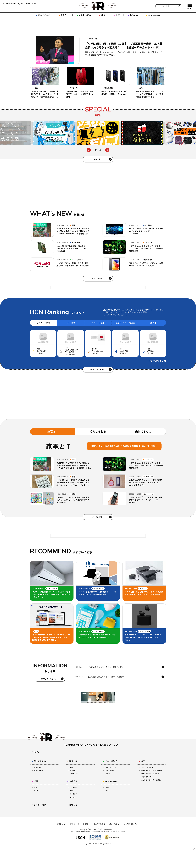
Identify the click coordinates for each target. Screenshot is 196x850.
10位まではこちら (156, 360)
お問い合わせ (74, 824)
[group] (54, 133)
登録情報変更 (98, 824)
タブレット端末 (98, 322)
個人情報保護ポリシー (131, 824)
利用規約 (86, 824)
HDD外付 (152, 322)
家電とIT (52, 431)
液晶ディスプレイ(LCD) (125, 322)
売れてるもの (143, 431)
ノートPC (71, 322)
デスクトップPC (43, 322)
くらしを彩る (98, 431)
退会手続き (113, 824)
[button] (89, 150)
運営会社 (60, 824)
